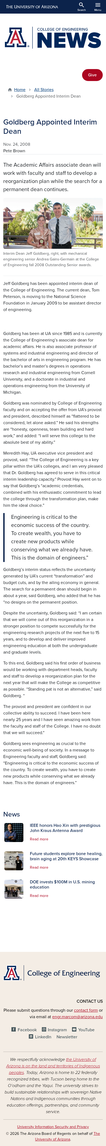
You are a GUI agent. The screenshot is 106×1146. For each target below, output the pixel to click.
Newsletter (67, 1037)
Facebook (27, 1030)
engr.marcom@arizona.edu (77, 1017)
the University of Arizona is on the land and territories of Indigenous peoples (53, 1066)
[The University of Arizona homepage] (31, 7)
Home (20, 89)
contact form (86, 1010)
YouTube (86, 1030)
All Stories (44, 89)
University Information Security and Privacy (53, 1127)
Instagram (57, 1030)
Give (92, 75)
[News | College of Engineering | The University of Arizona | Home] (53, 38)
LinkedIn (43, 1037)
